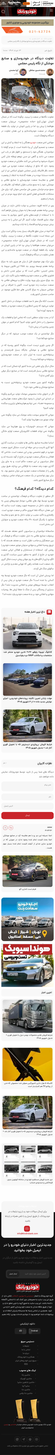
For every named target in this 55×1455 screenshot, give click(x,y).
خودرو (33, 142)
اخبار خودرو (36, 38)
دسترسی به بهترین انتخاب (23, 1296)
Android (34, 1331)
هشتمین (13, 1424)
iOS (20, 1331)
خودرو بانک (48, 38)
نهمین (6, 1424)
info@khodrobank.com (27, 1233)
